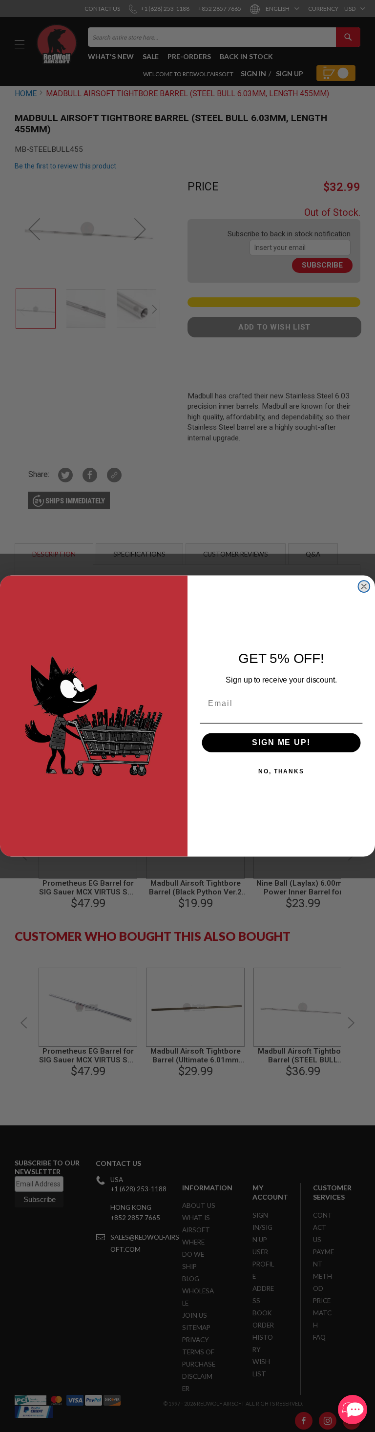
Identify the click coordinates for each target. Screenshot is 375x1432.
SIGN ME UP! (281, 742)
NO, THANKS (281, 771)
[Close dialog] (364, 586)
